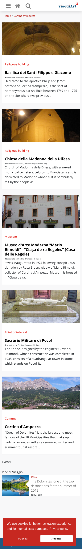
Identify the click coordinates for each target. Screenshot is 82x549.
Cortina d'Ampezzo (24, 15)
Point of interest (16, 332)
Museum (11, 237)
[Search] (28, 5)
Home (7, 15)
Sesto (34, 476)
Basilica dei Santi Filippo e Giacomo (38, 72)
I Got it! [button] (23, 538)
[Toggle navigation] (8, 5)
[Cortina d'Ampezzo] (41, 393)
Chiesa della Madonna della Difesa (37, 158)
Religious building (17, 64)
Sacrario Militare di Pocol (28, 340)
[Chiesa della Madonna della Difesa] (41, 125)
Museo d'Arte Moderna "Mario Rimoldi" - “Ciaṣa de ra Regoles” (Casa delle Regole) (40, 249)
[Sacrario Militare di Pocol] (41, 306)
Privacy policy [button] (58, 528)
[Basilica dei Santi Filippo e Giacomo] (41, 38)
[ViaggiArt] (18, 6)
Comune (11, 418)
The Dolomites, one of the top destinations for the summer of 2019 (53, 486)
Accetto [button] (56, 538)
